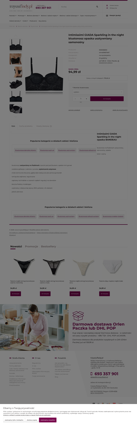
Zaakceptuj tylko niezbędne (14, 420)
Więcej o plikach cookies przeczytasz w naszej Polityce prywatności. (27, 415)
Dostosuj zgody (32, 420)
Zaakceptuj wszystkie (48, 420)
